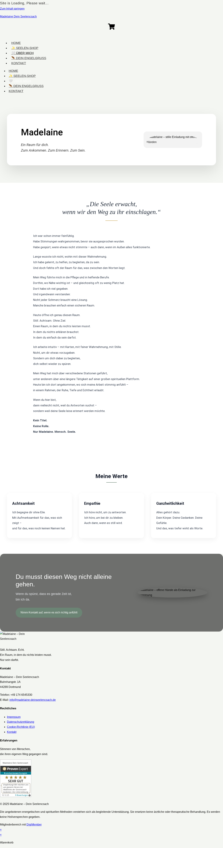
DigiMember (34, 824)
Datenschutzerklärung (20, 721)
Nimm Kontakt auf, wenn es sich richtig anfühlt (49, 612)
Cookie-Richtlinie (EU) (21, 726)
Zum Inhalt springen (12, 8)
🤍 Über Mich (20, 81)
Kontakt (16, 91)
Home (13, 71)
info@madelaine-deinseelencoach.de (32, 699)
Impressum (14, 716)
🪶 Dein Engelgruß (26, 86)
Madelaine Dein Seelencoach (18, 16)
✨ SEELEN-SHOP (22, 76)
